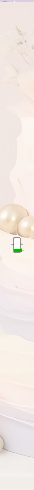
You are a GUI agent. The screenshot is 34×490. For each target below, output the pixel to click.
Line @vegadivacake (18, 250)
